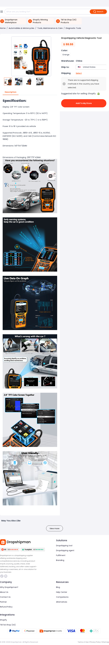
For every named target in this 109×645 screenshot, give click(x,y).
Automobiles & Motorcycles (21, 28)
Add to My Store (84, 103)
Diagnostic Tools (73, 28)
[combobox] (92, 67)
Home (3, 28)
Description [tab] (10, 92)
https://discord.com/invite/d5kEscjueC (6, 576)
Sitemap (105, 642)
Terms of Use (83, 642)
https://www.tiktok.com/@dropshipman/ (2, 576)
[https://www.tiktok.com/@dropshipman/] (1, 576)
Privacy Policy (95, 642)
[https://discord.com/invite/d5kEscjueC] (5, 576)
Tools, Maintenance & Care (50, 28)
